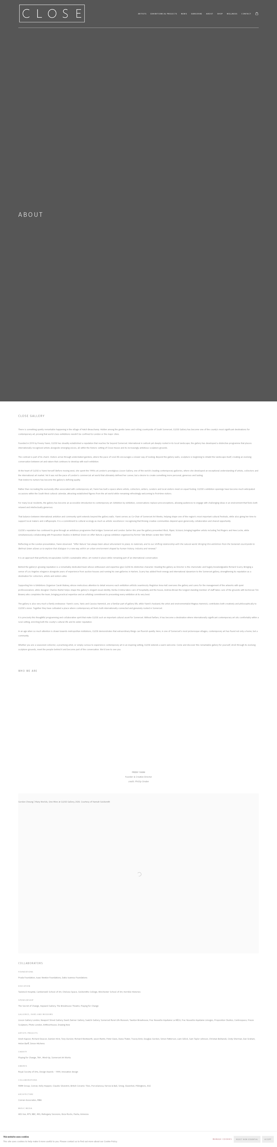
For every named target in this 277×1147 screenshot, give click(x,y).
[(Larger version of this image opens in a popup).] (58, 723)
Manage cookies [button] (222, 1139)
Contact (246, 14)
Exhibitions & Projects (164, 14)
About (209, 14)
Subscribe (196, 14)
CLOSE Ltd (52, 13)
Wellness (232, 14)
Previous (13, 723)
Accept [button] (267, 1139)
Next (264, 723)
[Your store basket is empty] (257, 14)
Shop (220, 14)
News (184, 14)
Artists (142, 14)
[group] (138, 723)
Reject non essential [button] (247, 1139)
